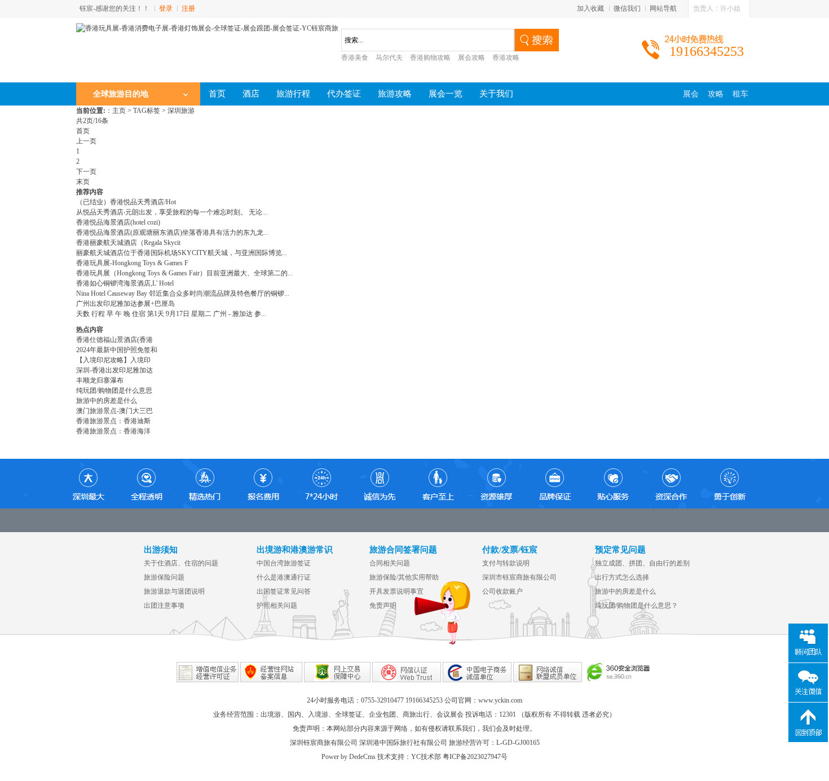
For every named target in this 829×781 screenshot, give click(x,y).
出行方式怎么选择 (622, 577)
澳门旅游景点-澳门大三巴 (114, 411)
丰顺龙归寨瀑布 (100, 380)
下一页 (86, 171)
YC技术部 (426, 757)
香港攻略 (505, 58)
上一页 (86, 141)
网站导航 (663, 8)
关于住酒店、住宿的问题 (181, 563)
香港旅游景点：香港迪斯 (113, 421)
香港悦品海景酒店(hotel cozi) (118, 222)
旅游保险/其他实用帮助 (404, 577)
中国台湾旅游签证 (284, 563)
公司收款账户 (502, 591)
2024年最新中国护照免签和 (116, 350)
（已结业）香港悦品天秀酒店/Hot (126, 202)
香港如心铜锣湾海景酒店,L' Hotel (125, 283)
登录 (166, 8)
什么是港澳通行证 (284, 577)
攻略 (716, 94)
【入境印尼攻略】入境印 (113, 360)
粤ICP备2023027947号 (475, 757)
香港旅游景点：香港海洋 (113, 431)
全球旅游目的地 (120, 94)
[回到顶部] (808, 722)
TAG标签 (146, 111)
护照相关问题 (277, 605)
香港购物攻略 (430, 58)
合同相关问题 (389, 563)
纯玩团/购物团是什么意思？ (636, 605)
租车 (740, 94)
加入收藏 (590, 8)
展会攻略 (471, 58)
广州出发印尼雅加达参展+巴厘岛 (125, 304)
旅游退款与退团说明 (174, 591)
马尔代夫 (389, 58)
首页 (83, 131)
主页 (119, 111)
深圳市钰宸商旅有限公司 (519, 577)
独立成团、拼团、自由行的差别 (642, 563)
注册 (188, 8)
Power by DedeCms (348, 757)
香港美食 (354, 58)
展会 (691, 94)
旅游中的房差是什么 (106, 401)
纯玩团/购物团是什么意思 (114, 390)
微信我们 (627, 8)
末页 (83, 182)
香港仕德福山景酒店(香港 (114, 340)
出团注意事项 (164, 605)
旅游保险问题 (164, 577)
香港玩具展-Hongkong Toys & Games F (132, 263)
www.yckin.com (500, 700)
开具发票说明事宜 (396, 591)
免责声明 (382, 605)
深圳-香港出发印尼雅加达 (114, 370)
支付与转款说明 (506, 563)
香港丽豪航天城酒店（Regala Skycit (128, 243)
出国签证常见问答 (284, 591)
